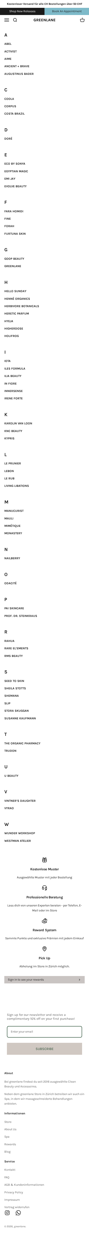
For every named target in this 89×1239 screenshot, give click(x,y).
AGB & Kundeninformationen (24, 1185)
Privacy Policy (13, 1192)
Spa (7, 1137)
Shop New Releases (22, 11)
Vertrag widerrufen (16, 1207)
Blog (7, 1152)
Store (7, 1122)
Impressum (12, 1200)
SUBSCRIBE (45, 1049)
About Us (10, 1129)
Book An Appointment (67, 11)
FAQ (6, 1177)
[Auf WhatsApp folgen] (18, 1213)
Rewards (10, 1144)
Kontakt (9, 1170)
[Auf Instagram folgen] (7, 1213)
